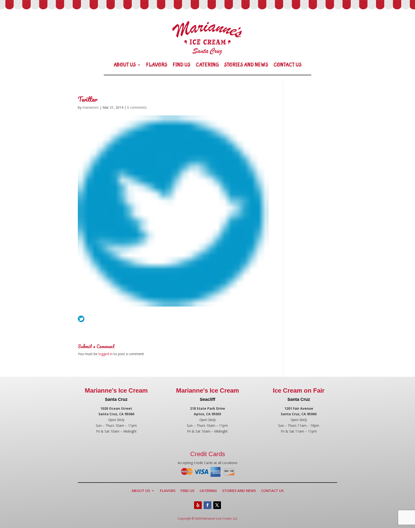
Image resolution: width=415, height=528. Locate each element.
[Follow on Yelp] (198, 505)
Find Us (181, 65)
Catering (207, 65)
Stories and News (246, 65)
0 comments (137, 107)
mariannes (90, 107)
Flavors (156, 65)
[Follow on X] (217, 505)
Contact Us (288, 65)
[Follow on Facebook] (207, 505)
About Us (125, 65)
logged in (105, 354)
